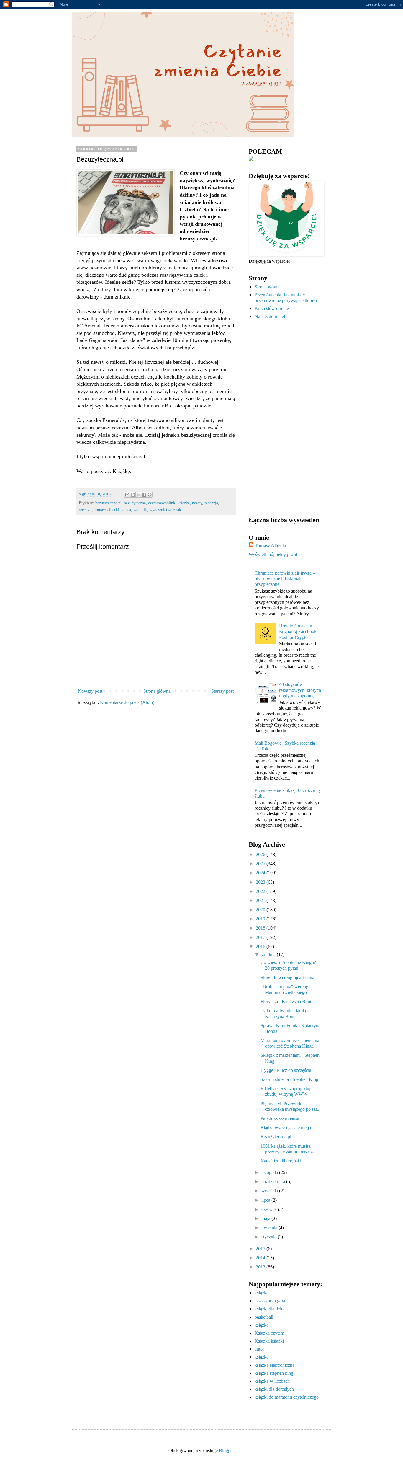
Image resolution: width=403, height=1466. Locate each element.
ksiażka (184, 502)
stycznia (269, 1236)
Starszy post (222, 691)
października (273, 1181)
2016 (261, 946)
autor (259, 1348)
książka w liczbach (272, 1381)
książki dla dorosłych (274, 1389)
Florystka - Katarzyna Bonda (287, 1001)
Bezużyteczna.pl (276, 1136)
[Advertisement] (285, 418)
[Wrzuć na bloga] (133, 495)
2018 (261, 927)
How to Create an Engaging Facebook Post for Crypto (298, 631)
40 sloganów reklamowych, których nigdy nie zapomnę (300, 690)
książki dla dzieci (270, 1308)
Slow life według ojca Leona (287, 977)
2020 (261, 909)
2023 (261, 882)
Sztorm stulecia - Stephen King (289, 1079)
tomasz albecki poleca (113, 509)
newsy (197, 502)
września (270, 1190)
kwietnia (270, 1227)
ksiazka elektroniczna (274, 1365)
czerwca (269, 1209)
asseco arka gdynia (272, 1300)
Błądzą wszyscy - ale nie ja (286, 1127)
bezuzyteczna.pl (108, 502)
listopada (270, 1172)
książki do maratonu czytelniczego (287, 1397)
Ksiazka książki (269, 1340)
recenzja (211, 502)
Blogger (226, 1450)
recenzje (85, 509)
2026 (261, 854)
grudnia (269, 954)
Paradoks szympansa (280, 1118)
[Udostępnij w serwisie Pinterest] (150, 495)
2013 (261, 1266)
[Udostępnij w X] (138, 495)
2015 (261, 1248)
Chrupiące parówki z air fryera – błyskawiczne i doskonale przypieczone (285, 578)
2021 (261, 900)
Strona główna (157, 691)
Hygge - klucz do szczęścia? (287, 1070)
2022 (261, 891)
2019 (261, 918)
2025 (261, 863)
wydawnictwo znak (165, 509)
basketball (264, 1317)
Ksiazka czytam (269, 1332)
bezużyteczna (135, 502)
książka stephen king (274, 1373)
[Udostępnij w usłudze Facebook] (144, 495)
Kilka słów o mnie (272, 308)
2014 (261, 1257)
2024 (261, 872)
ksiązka (261, 1325)
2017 (261, 937)
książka (261, 1292)
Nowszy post (90, 691)
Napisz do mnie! (270, 316)
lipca (266, 1200)
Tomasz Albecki (270, 545)
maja (266, 1218)
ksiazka (261, 1356)
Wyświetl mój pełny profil (273, 554)
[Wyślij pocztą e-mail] (127, 495)
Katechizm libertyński (281, 1160)
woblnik (140, 509)
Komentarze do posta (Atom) (127, 702)
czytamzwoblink (161, 502)
